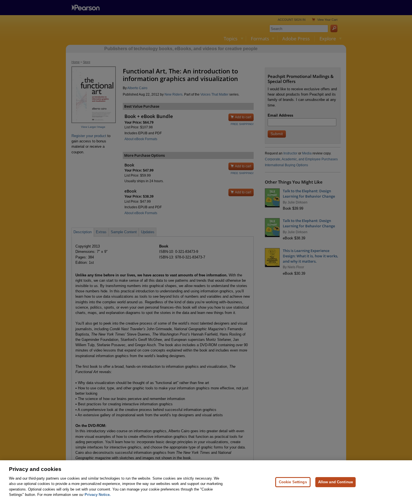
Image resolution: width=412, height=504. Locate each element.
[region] (206, 482)
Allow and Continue (335, 482)
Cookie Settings (293, 482)
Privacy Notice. (98, 495)
